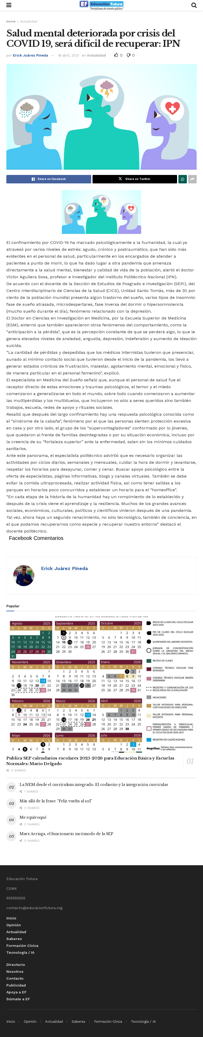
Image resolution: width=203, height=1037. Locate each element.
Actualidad (28, 21)
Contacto (15, 978)
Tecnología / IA (20, 952)
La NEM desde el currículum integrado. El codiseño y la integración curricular (94, 784)
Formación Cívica (22, 945)
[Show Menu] (8, 5)
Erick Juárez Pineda (30, 55)
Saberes (14, 939)
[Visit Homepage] (101, 5)
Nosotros (15, 971)
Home (11, 21)
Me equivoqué (33, 817)
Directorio (15, 964)
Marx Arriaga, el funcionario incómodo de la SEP (66, 833)
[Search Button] (194, 5)
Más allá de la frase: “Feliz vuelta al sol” (56, 801)
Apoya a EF (16, 992)
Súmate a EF (18, 999)
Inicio (11, 918)
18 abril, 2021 (68, 55)
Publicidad (16, 985)
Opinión (13, 925)
